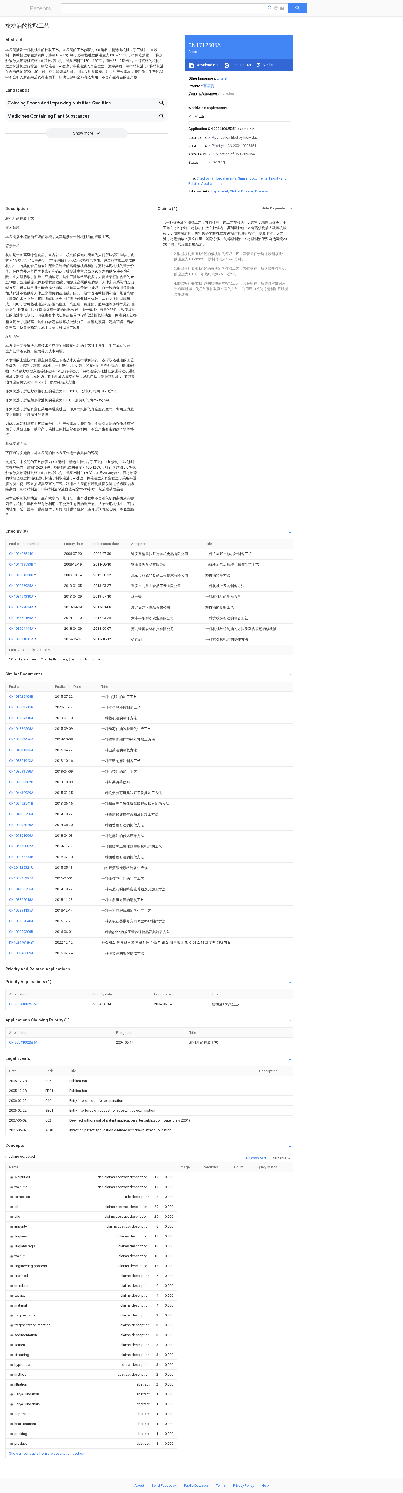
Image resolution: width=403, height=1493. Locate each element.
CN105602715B (21, 707)
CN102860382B (21, 782)
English (222, 78)
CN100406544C (21, 554)
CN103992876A (21, 825)
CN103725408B (21, 696)
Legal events (226, 178)
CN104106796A (21, 814)
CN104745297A (21, 878)
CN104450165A (21, 618)
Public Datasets (196, 1485)
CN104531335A (21, 750)
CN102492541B (21, 803)
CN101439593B (21, 564)
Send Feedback (164, 1485)
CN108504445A (21, 628)
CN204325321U (21, 867)
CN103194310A (21, 596)
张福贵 (208, 86)
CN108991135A (21, 910)
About (139, 1485)
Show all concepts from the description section (46, 1453)
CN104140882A (21, 846)
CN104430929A (21, 793)
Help (265, 1485)
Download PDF (207, 65)
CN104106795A (21, 889)
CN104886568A (21, 728)
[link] (19, 1177)
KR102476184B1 (22, 942)
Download (257, 1158)
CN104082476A (21, 739)
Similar (267, 65)
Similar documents (253, 178)
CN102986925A (21, 586)
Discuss (261, 191)
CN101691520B (21, 575)
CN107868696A (21, 835)
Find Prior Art (240, 65)
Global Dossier (241, 191)
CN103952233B (21, 857)
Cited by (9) (206, 178)
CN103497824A (21, 607)
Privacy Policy (243, 1485)
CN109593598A (21, 771)
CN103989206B (21, 932)
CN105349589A (21, 953)
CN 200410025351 (23, 1004)
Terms (221, 1485)
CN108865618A (21, 900)
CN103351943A (21, 761)
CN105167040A (21, 921)
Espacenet (219, 191)
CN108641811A (21, 639)
